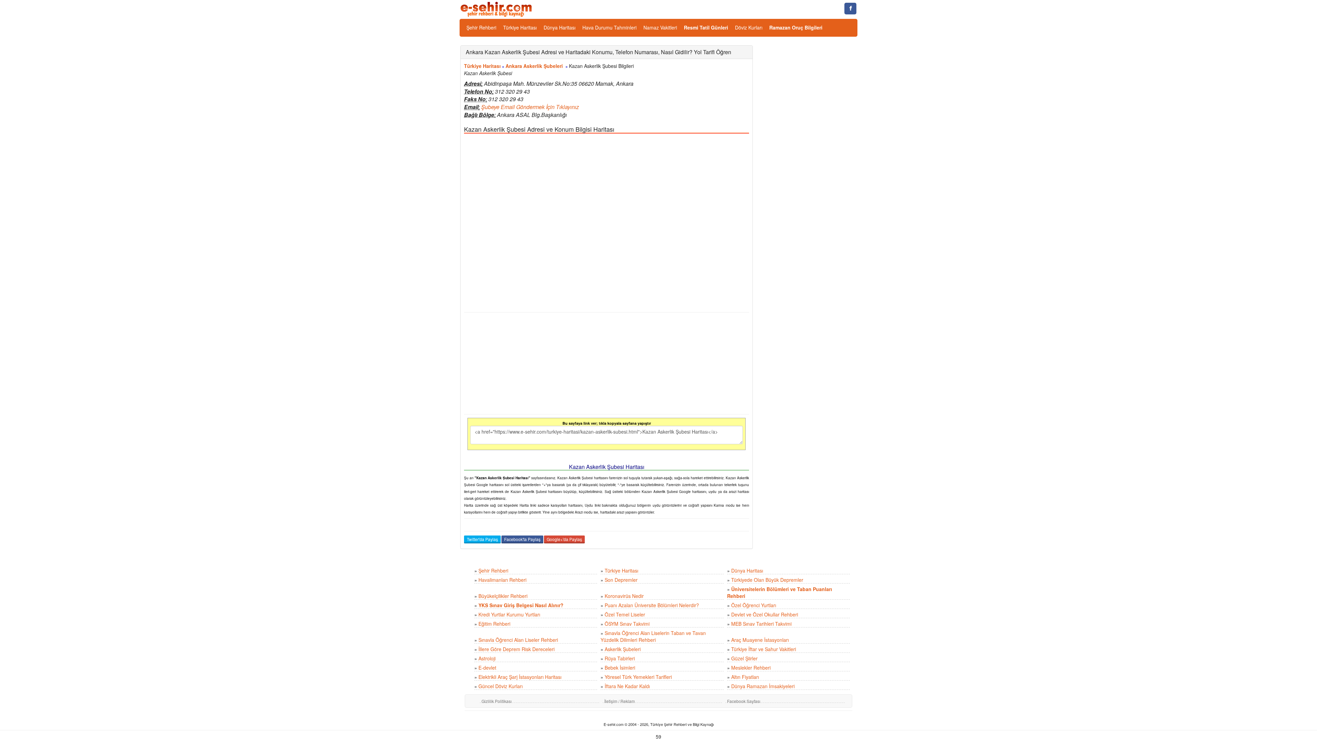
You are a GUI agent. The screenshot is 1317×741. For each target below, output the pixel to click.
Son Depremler (621, 579)
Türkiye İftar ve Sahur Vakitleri (763, 649)
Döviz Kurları (748, 27)
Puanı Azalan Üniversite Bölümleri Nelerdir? (652, 605)
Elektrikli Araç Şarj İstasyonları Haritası (519, 676)
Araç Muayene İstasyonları (760, 639)
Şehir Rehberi (481, 27)
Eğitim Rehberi (494, 623)
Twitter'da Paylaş (482, 539)
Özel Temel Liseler (625, 614)
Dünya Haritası (560, 27)
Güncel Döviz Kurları (500, 686)
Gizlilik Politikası (497, 701)
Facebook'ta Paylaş (522, 539)
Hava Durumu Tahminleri (609, 27)
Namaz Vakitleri (660, 27)
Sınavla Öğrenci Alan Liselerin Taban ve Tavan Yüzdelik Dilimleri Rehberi (653, 636)
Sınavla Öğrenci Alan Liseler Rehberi (518, 639)
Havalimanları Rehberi (502, 579)
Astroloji (487, 658)
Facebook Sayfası (743, 701)
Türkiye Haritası (520, 27)
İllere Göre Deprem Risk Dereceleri (516, 649)
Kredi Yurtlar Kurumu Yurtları (509, 614)
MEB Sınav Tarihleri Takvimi (761, 623)
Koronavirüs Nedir (624, 595)
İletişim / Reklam (619, 701)
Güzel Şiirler (744, 658)
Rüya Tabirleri (620, 658)
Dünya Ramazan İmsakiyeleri (763, 686)
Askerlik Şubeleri (623, 649)
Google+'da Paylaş (564, 539)
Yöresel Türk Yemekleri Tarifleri (638, 676)
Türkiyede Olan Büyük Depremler (767, 579)
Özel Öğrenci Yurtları (753, 605)
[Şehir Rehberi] (497, 8)
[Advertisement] (606, 363)
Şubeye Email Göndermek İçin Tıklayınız (530, 107)
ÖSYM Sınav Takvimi (627, 623)
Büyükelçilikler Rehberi (502, 595)
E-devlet (487, 667)
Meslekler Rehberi (751, 667)
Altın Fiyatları (745, 676)
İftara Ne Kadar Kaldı (627, 686)
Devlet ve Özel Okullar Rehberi (764, 614)
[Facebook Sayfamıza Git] (850, 8)
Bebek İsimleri (620, 667)
